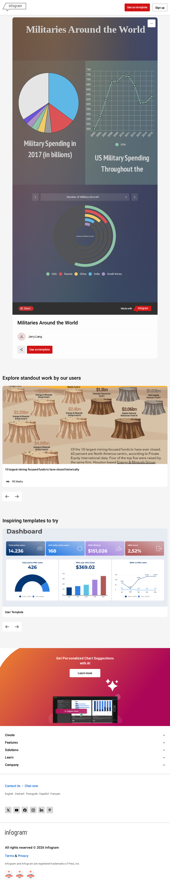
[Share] (21, 350)
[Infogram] (14, 7)
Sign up (160, 7)
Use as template (137, 7)
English (9, 793)
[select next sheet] (134, 197)
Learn (9, 757)
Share (27, 308)
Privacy (23, 856)
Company (12, 765)
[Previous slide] (7, 496)
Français (55, 793)
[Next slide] (17, 496)
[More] (151, 23)
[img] (64, 97)
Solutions (11, 750)
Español (44, 793)
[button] (121, 144)
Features (11, 742)
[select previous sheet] (35, 197)
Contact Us (12, 786)
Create (10, 735)
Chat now (31, 786)
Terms (9, 856)
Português (32, 793)
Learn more (85, 673)
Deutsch (19, 793)
